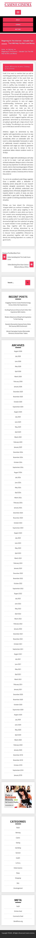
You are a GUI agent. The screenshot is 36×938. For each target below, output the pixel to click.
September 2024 (18, 467)
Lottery (18, 863)
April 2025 (18, 432)
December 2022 (18, 573)
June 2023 (18, 543)
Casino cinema (18, 4)
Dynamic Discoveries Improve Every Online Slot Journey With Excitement (18, 325)
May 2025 (18, 427)
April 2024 (18, 492)
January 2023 (18, 568)
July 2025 (18, 417)
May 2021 (18, 669)
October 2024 (18, 462)
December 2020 (18, 694)
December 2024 (18, 452)
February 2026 (18, 381)
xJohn (7, 66)
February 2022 (18, 624)
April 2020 (18, 735)
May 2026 (18, 366)
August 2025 (18, 412)
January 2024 (18, 508)
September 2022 (18, 588)
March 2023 (18, 558)
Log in (18, 906)
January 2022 (18, 629)
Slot (18, 883)
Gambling (18, 848)
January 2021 (18, 689)
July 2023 (18, 538)
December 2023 (18, 513)
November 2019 (18, 760)
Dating (18, 843)
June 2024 (18, 482)
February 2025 (18, 442)
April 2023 (18, 553)
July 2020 (18, 720)
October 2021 (18, 644)
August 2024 (18, 472)
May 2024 (18, 487)
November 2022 (18, 578)
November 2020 (18, 699)
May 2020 (18, 730)
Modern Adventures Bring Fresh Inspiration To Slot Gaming (18, 318)
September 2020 (18, 710)
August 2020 (18, 715)
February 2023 (18, 563)
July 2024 (18, 477)
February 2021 (18, 684)
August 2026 (18, 351)
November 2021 (18, 639)
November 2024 (18, 457)
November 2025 (18, 397)
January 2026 (18, 387)
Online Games (18, 868)
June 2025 (18, 422)
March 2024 (18, 498)
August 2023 (18, 533)
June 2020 (18, 725)
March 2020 (18, 740)
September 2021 (18, 649)
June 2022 (18, 604)
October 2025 (18, 402)
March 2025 (18, 437)
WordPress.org (18, 921)
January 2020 (18, 750)
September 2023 (18, 528)
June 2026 (18, 361)
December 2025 (18, 392)
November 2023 (18, 518)
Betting (18, 29)
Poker (18, 873)
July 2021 (18, 659)
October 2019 (18, 765)
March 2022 (18, 619)
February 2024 (18, 503)
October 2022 (18, 583)
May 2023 (18, 548)
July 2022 (18, 598)
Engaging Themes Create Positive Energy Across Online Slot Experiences (18, 304)
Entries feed (18, 911)
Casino (18, 24)
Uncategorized (18, 888)
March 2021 (18, 679)
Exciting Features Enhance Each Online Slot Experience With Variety (18, 311)
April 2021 (18, 674)
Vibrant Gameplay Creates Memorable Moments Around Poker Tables (18, 332)
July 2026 (18, 356)
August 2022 (18, 593)
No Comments (10, 69)
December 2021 (18, 634)
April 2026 (18, 371)
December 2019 (18, 755)
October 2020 (18, 704)
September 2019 (18, 770)
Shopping (18, 878)
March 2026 (18, 376)
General (18, 853)
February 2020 (18, 745)
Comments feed (18, 916)
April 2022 (18, 614)
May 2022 (18, 609)
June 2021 (18, 664)
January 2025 (18, 447)
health (18, 858)
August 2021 (18, 654)
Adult (18, 20)
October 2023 (18, 523)
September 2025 (18, 407)
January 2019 (18, 775)
